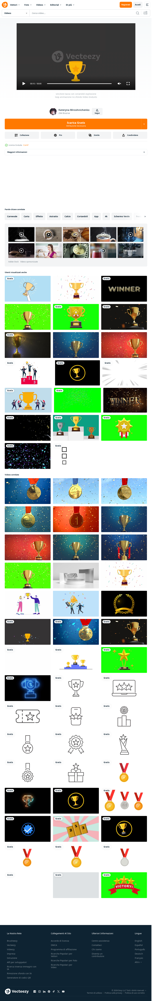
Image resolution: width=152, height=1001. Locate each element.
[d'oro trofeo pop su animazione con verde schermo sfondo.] (76, 317)
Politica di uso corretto (132, 992)
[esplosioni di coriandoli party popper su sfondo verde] (77, 400)
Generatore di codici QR (18, 977)
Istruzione (12, 958)
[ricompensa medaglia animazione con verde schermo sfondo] (124, 428)
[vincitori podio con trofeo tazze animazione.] (76, 428)
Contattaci (95, 945)
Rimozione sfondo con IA (19, 973)
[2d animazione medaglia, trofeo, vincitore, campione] (77, 372)
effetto (39, 216)
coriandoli (82, 216)
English (136, 940)
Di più (69, 4)
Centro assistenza (99, 940)
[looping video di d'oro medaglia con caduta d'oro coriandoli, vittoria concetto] (76, 519)
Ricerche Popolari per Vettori (60, 955)
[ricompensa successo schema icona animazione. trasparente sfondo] (76, 688)
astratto (53, 216)
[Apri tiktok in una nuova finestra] (54, 991)
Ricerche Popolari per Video (60, 968)
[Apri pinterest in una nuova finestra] (49, 991)
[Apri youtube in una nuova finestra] (63, 991)
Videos (39, 4)
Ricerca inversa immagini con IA (19, 967)
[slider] (78, 83)
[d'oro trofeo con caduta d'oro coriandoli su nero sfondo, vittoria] (124, 317)
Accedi (135, 4)
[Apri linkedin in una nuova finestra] (44, 991)
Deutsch (137, 953)
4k (106, 216)
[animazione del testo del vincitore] (124, 289)
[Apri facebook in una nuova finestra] (35, 991)
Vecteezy (11, 945)
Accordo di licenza (59, 940)
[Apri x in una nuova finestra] (58, 991)
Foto (26, 4)
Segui (96, 113)
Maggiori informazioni (17, 152)
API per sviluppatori (16, 962)
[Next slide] (140, 216)
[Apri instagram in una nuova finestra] (39, 991)
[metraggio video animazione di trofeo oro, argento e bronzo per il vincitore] (28, 660)
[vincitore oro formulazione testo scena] (125, 400)
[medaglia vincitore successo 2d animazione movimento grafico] (124, 772)
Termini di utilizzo (92, 992)
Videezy (10, 949)
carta (26, 216)
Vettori (13, 4)
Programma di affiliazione (63, 949)
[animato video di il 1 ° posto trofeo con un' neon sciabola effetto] (28, 688)
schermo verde (122, 216)
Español (137, 945)
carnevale (12, 216)
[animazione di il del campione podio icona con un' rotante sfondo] (76, 829)
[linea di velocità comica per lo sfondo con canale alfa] (124, 372)
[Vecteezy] (5, 5)
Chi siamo (95, 949)
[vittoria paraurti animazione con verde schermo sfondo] (124, 885)
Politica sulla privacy (111, 992)
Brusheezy (12, 940)
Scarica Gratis (75, 124)
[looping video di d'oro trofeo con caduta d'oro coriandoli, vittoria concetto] (76, 345)
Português (138, 949)
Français (137, 958)
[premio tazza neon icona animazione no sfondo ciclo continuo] (28, 801)
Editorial (54, 4)
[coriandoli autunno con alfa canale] (28, 428)
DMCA (53, 945)
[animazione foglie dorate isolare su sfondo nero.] (124, 604)
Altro (135, 962)
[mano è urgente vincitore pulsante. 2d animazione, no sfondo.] (76, 885)
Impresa (11, 953)
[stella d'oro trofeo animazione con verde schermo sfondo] (124, 660)
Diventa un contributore (96, 955)
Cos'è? (25, 145)
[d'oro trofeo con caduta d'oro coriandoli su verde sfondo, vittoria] (28, 317)
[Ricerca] (135, 13)
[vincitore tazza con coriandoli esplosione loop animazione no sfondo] (28, 632)
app (96, 216)
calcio (68, 216)
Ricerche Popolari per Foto (60, 961)
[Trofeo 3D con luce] (28, 345)
